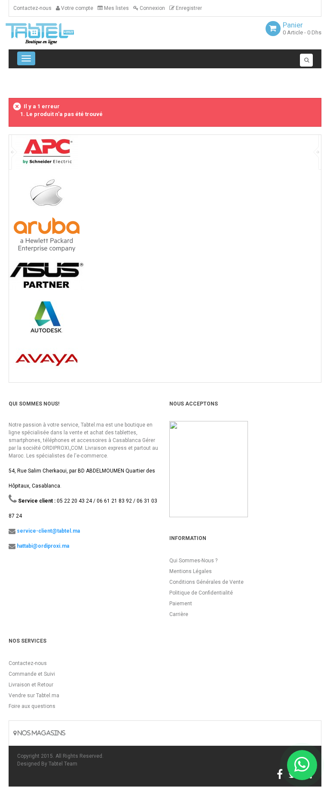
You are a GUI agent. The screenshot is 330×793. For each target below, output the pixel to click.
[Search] (306, 60)
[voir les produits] (46, 155)
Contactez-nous (32, 8)
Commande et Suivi (32, 674)
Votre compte (76, 8)
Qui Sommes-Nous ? (193, 561)
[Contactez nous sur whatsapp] (302, 765)
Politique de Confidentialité (201, 593)
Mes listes (116, 8)
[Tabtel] (51, 33)
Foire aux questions (32, 706)
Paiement (180, 604)
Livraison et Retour (31, 685)
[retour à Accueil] (12, 82)
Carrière (178, 614)
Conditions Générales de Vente (206, 582)
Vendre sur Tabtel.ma (34, 695)
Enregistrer (188, 8)
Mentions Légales (190, 571)
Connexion (151, 8)
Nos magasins (40, 733)
